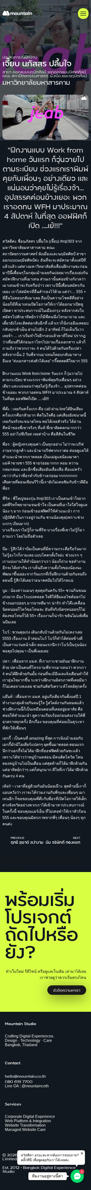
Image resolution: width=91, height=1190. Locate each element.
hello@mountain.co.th (25, 1075)
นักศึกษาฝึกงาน (72, 851)
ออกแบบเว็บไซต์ (27, 862)
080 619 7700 (19, 1081)
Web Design (45, 851)
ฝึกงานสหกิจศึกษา (18, 856)
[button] (77, 1176)
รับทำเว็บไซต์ (47, 856)
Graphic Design (17, 851)
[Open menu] (83, 13)
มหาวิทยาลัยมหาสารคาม (36, 82)
